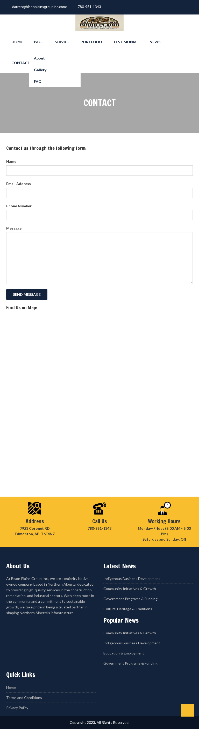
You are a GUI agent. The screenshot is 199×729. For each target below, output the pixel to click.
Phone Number (19, 206)
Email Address (18, 183)
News (155, 42)
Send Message (27, 294)
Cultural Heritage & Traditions (127, 609)
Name (11, 161)
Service (62, 42)
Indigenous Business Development (131, 578)
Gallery (40, 70)
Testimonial (125, 42)
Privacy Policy (17, 707)
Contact (20, 63)
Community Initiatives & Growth (129, 588)
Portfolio (91, 42)
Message (14, 228)
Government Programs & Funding (130, 599)
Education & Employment (123, 653)
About (39, 58)
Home (17, 42)
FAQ (37, 81)
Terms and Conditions (24, 697)
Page (39, 42)
